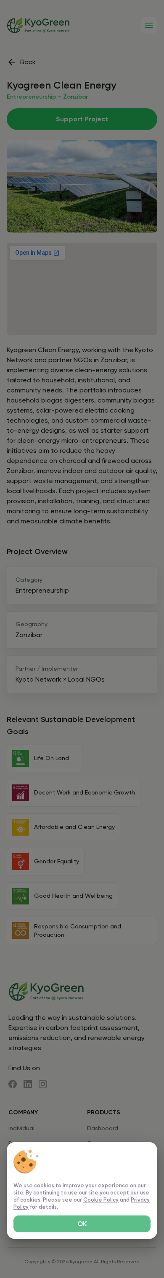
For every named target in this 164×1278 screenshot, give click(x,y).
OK (82, 1224)
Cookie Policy (101, 1200)
